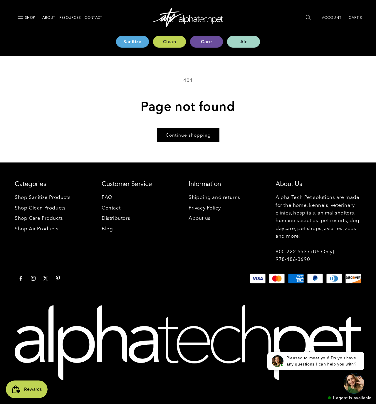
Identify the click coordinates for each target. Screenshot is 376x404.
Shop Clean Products (40, 207)
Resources (70, 17)
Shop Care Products (39, 218)
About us (200, 218)
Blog (107, 228)
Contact (94, 17)
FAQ (107, 197)
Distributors (116, 218)
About (48, 17)
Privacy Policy (205, 207)
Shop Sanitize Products (42, 197)
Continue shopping (188, 135)
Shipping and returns (214, 197)
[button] (308, 17)
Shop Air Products (36, 228)
